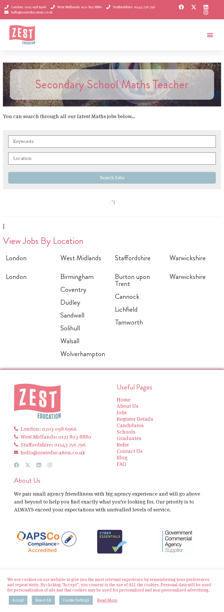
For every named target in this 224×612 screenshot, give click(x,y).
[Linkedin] (206, 7)
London (16, 258)
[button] (210, 35)
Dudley (70, 302)
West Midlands (80, 258)
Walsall (69, 341)
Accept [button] (18, 600)
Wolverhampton (82, 354)
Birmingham (77, 277)
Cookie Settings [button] (76, 600)
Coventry (73, 289)
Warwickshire (187, 258)
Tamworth (129, 322)
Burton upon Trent (132, 280)
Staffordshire (132, 258)
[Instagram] (206, 12)
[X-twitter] (193, 7)
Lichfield (126, 309)
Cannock (127, 296)
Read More (107, 600)
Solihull (70, 328)
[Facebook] (181, 7)
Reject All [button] (43, 600)
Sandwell (72, 315)
